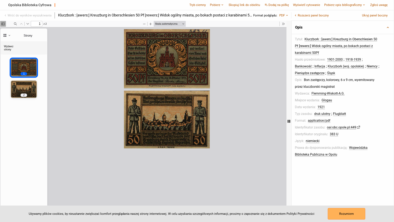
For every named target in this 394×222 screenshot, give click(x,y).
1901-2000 (335, 59)
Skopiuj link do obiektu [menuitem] (244, 5)
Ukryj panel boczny (375, 15)
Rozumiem (346, 214)
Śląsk (331, 73)
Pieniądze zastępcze (309, 73)
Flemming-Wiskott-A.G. (328, 93)
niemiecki (313, 141)
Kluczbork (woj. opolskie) (346, 66)
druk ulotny (322, 114)
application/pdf (319, 121)
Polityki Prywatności (300, 214)
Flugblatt (339, 114)
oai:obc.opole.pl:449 (341, 127)
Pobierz (215, 5)
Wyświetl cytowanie (306, 5)
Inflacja (319, 66)
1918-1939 (353, 59)
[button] (343, 27)
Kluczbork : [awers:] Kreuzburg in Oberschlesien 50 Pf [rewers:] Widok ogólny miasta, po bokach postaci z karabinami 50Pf (336, 46)
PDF (282, 15)
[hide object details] (288, 121)
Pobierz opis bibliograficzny (343, 5)
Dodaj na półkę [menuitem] (278, 5)
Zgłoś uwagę (379, 5)
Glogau (327, 100)
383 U (334, 134)
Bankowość (303, 66)
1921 (321, 107)
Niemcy (372, 66)
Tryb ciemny (197, 5)
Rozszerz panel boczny (313, 15)
